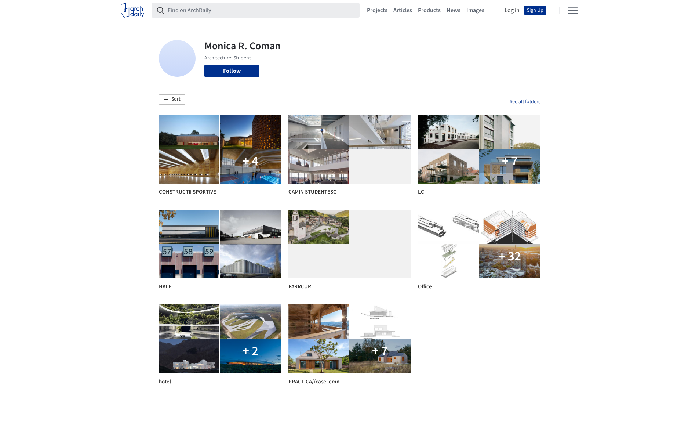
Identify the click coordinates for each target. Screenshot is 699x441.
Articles (402, 10)
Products (429, 10)
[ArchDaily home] (132, 10)
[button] (172, 99)
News (453, 10)
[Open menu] (573, 10)
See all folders (525, 101)
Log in (512, 10)
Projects (377, 10)
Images (475, 10)
